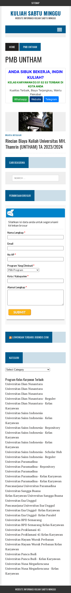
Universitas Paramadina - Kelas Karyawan (33, 476)
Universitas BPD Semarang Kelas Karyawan (34, 525)
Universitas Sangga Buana (23, 491)
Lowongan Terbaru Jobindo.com (30, 337)
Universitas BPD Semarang (23, 520)
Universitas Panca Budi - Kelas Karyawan (32, 559)
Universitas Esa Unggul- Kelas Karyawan (32, 510)
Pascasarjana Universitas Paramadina (30, 486)
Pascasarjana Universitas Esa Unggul (30, 505)
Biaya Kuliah (13, 135)
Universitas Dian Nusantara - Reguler (30, 398)
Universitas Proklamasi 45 (23, 530)
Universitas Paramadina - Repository (30, 466)
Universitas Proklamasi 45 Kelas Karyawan (34, 534)
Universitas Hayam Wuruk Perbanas (29, 539)
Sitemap (35, 3)
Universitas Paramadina (21, 462)
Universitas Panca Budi (20, 554)
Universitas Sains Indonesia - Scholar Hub (33, 452)
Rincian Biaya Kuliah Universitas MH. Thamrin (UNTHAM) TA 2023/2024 (35, 143)
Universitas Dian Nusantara (24, 384)
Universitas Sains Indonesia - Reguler (30, 457)
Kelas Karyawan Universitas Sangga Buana (34, 496)
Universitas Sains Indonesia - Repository (32, 428)
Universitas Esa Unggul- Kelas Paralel (30, 515)
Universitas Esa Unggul (20, 500)
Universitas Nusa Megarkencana (27, 564)
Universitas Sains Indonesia (24, 413)
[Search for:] (35, 178)
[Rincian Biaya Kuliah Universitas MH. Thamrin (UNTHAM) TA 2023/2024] (36, 129)
